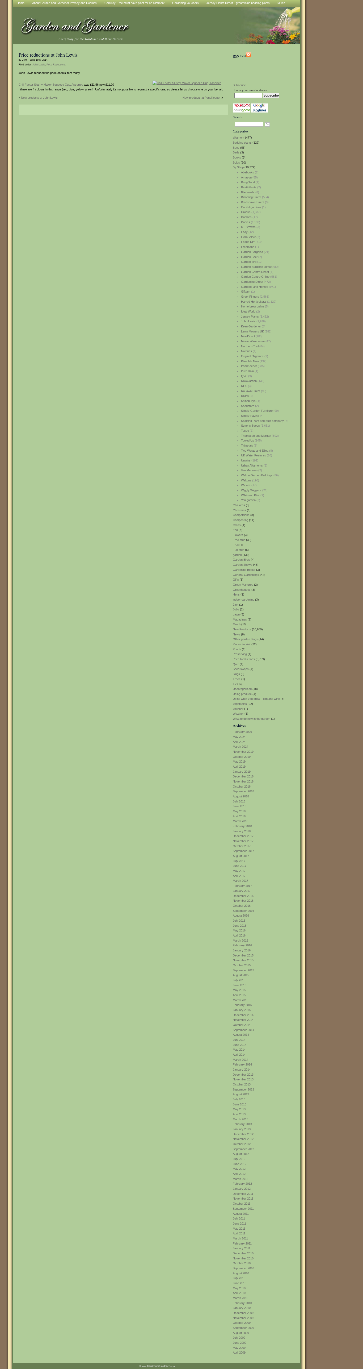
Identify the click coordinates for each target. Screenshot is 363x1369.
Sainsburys (248, 400)
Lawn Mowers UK (252, 331)
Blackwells (248, 192)
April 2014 (239, 1054)
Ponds (237, 649)
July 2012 (239, 1158)
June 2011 (239, 1223)
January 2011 (241, 1248)
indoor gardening (243, 599)
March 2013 (240, 1119)
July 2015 (239, 980)
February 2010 (242, 1303)
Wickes (246, 485)
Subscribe (239, 85)
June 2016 (239, 925)
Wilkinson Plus (250, 495)
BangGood (248, 182)
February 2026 (242, 731)
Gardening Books (244, 569)
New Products (242, 629)
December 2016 (243, 895)
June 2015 (239, 985)
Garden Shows (242, 564)
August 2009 (241, 1332)
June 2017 (239, 865)
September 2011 (243, 1208)
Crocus (246, 212)
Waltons (246, 480)
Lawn (236, 614)
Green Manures (243, 584)
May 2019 (239, 761)
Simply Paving (250, 415)
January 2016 (242, 950)
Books (237, 157)
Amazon (246, 177)
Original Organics (252, 356)
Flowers (238, 534)
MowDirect (248, 336)
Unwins (246, 460)
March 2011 (240, 1238)
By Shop (238, 167)
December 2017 (243, 836)
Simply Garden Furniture (257, 410)
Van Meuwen (249, 470)
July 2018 (239, 801)
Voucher (238, 708)
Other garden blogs (245, 639)
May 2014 (239, 1049)
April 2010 (239, 1293)
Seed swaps (241, 669)
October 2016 (242, 905)
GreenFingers (250, 296)
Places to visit (242, 644)
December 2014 (243, 1015)
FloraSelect (248, 237)
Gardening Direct (252, 281)
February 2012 (242, 1183)
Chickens (239, 505)
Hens (236, 594)
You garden (248, 500)
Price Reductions (244, 659)
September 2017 (243, 850)
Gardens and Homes (254, 286)
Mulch (236, 624)
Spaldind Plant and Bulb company (262, 420)
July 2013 (239, 1099)
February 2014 (242, 1064)
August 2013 (241, 1094)
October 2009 (242, 1322)
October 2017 (242, 846)
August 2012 (241, 1153)
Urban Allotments (252, 465)
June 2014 (239, 1044)
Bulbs (236, 162)
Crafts (237, 525)
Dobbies (246, 217)
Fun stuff (238, 549)
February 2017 (242, 885)
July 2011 (239, 1218)
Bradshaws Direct (252, 202)
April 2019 (239, 766)
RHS (244, 386)
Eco (235, 529)
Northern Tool (250, 346)
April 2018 (239, 816)
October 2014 (242, 1024)
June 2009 (239, 1342)
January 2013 (242, 1129)
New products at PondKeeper (202, 97)
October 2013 (242, 1084)
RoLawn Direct (250, 391)
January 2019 (242, 771)
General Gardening (245, 574)
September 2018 (243, 791)
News (236, 634)
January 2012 (242, 1188)
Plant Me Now (250, 361)
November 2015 (243, 960)
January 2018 (242, 831)
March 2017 (240, 880)
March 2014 (240, 1059)
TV (235, 683)
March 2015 (240, 1000)
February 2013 (242, 1124)
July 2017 (239, 861)
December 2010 (243, 1253)
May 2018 (239, 811)
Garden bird (248, 261)
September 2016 (243, 910)
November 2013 (243, 1079)
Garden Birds (241, 559)
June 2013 (239, 1104)
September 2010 (243, 1268)
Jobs (236, 609)
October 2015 (242, 965)
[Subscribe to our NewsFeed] (248, 55)
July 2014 (239, 1039)
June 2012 (239, 1164)
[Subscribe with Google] (259, 106)
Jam (235, 604)
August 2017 (241, 856)
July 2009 (239, 1337)
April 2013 (239, 1114)
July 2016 (239, 920)
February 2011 (242, 1243)
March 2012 (240, 1178)
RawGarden (249, 380)
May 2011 (239, 1228)
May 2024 (239, 736)
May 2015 (239, 990)
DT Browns (248, 226)
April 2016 (239, 935)
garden (237, 554)
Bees (236, 147)
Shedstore (247, 405)
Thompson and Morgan (256, 435)
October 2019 (242, 756)
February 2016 (242, 945)
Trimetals (247, 445)
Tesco (245, 430)
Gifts (236, 579)
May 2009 (239, 1347)
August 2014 (241, 1034)
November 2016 (243, 900)
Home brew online (252, 306)
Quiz (236, 664)
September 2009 (243, 1327)
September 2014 (243, 1029)
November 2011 (243, 1198)
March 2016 (240, 940)
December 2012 (243, 1134)
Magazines (240, 619)
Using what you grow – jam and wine (256, 698)
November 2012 (243, 1139)
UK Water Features (253, 455)
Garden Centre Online (255, 276)
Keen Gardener (251, 326)
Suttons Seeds (250, 425)
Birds (236, 152)
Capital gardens (251, 207)
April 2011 (239, 1233)
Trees (236, 679)
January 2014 (242, 1069)
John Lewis (248, 321)
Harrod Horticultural (253, 301)
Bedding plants (242, 142)
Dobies (245, 222)
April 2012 (239, 1173)
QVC (244, 376)
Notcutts (246, 351)
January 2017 (242, 890)
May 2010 (239, 1288)
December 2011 (243, 1193)
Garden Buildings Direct (256, 266)
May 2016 (239, 930)
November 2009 (243, 1318)
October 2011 (241, 1203)
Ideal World (248, 311)
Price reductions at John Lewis (48, 54)
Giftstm (245, 291)
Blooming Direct (251, 197)
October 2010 (242, 1263)
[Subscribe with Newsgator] (241, 111)
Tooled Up (247, 440)
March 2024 (240, 746)
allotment (238, 137)
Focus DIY (248, 241)
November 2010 (243, 1258)
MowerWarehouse (253, 341)
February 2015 (242, 1004)
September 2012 (243, 1149)
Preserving (240, 654)
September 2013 (243, 1089)
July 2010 (239, 1278)
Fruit (236, 544)
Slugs (236, 674)
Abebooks (247, 172)
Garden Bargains (252, 251)
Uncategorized (242, 688)
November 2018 (243, 781)
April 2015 (239, 995)
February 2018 (242, 826)
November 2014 (243, 1019)
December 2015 (243, 955)
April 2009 (239, 1352)
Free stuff (239, 540)
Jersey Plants (250, 316)
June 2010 (239, 1283)
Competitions (241, 515)
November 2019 (243, 751)
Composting (240, 520)
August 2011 (241, 1213)
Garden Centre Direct (255, 271)
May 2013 (239, 1109)
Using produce (242, 694)
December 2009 (243, 1312)
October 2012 (242, 1144)
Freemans (247, 246)
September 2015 (243, 970)
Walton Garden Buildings (257, 475)
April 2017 (239, 875)
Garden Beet (249, 257)
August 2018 (241, 796)
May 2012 (239, 1168)
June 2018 (239, 806)
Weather (238, 713)
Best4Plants (248, 187)
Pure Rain (247, 371)
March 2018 (240, 821)
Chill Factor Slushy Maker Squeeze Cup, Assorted (51, 84)
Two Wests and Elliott (254, 450)
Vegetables (240, 703)
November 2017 (243, 841)
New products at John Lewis (39, 97)
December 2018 (243, 776)
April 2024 (239, 741)
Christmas (239, 510)
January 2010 (242, 1307)
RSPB (245, 395)
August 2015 (241, 975)
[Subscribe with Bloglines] (259, 111)
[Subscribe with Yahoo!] (241, 106)
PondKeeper (249, 366)
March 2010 (240, 1298)
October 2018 (242, 786)
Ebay (244, 232)
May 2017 (239, 870)
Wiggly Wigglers (251, 490)
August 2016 (241, 915)
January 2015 (242, 1010)
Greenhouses (242, 589)
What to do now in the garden (251, 718)
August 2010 (241, 1273)
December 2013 (243, 1074)
